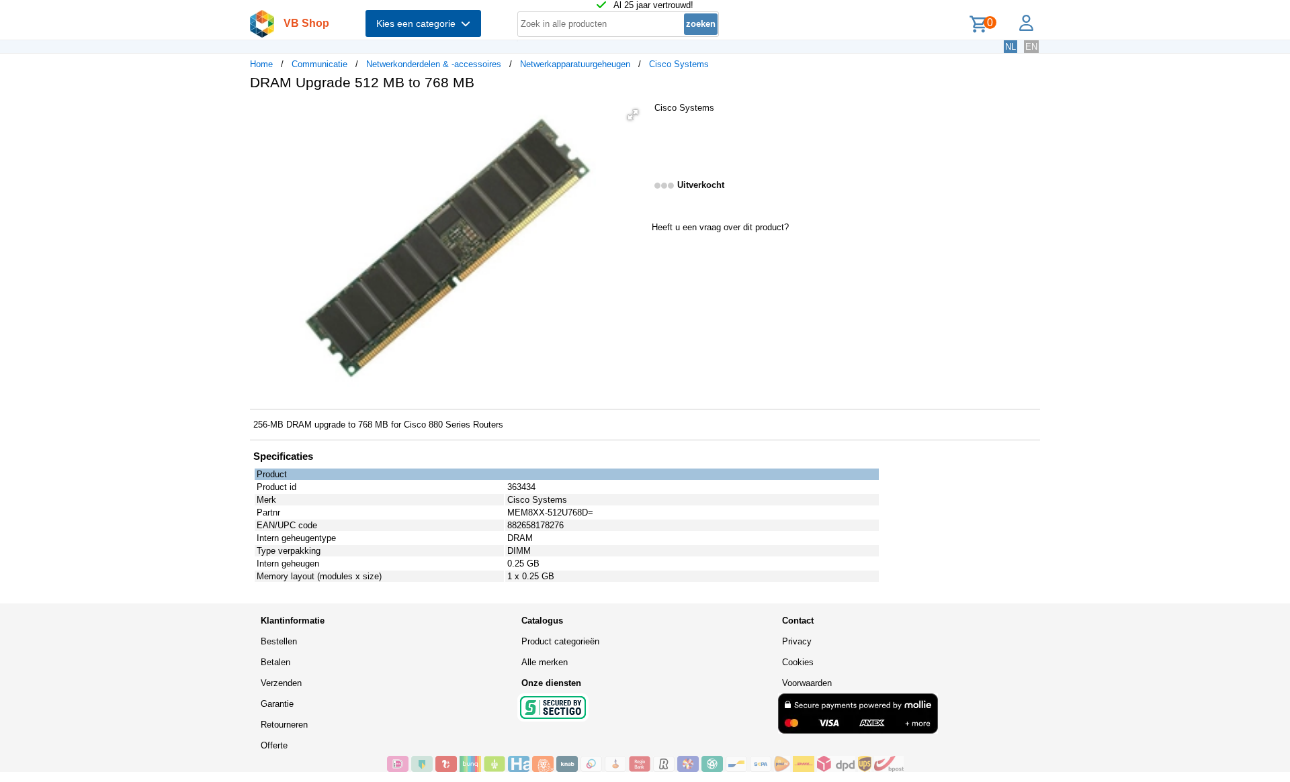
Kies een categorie (418, 23)
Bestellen (279, 641)
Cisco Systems (679, 64)
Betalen (275, 662)
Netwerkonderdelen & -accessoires (433, 64)
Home (261, 64)
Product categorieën (560, 641)
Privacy (797, 641)
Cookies (798, 662)
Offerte (274, 745)
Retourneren (284, 725)
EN (1031, 47)
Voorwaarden (807, 683)
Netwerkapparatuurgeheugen (575, 64)
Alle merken (544, 662)
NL (1010, 47)
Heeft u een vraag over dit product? (720, 227)
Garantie (277, 704)
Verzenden (281, 683)
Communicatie (319, 64)
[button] (633, 115)
